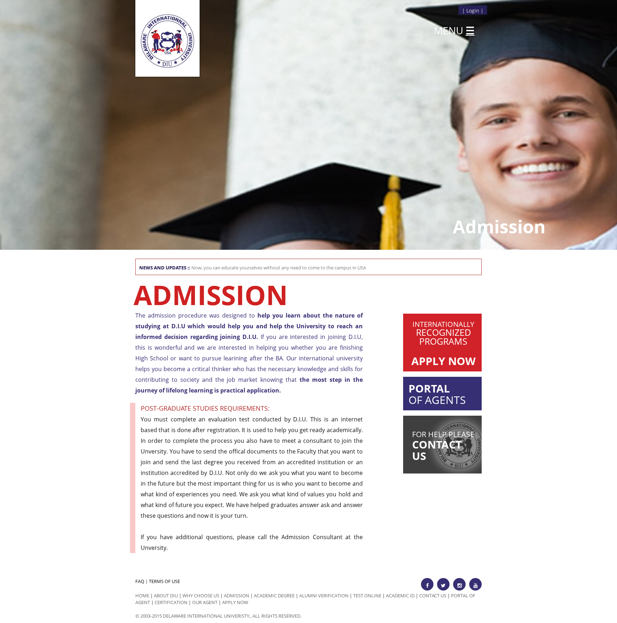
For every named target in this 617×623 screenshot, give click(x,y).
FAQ (139, 581)
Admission (236, 595)
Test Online (367, 595)
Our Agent (204, 602)
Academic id (400, 595)
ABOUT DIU (166, 595)
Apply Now (235, 602)
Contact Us (432, 595)
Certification (171, 602)
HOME (142, 595)
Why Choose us (200, 595)
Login (472, 10)
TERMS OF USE (164, 581)
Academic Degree (274, 595)
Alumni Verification (323, 595)
